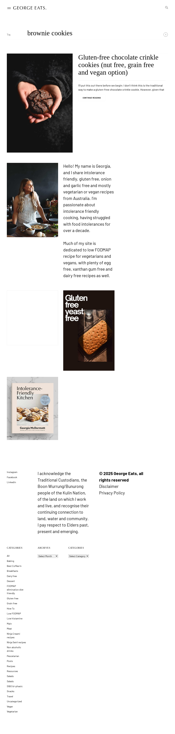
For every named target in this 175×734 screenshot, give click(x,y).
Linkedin (11, 482)
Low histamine (14, 618)
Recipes (11, 666)
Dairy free (12, 576)
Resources (12, 671)
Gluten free (12, 598)
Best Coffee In (14, 565)
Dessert (11, 581)
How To (11, 608)
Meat (9, 628)
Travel (10, 696)
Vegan (10, 706)
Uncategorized (14, 701)
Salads (10, 676)
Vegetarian (12, 711)
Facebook (12, 477)
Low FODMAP (14, 613)
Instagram (12, 472)
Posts (10, 661)
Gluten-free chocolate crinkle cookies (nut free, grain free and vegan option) (118, 64)
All (8, 555)
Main (9, 623)
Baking (10, 560)
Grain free (12, 603)
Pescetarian (13, 656)
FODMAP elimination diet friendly (15, 590)
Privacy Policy (112, 492)
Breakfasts (12, 570)
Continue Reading (92, 98)
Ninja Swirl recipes (16, 642)
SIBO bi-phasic (15, 686)
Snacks (10, 691)
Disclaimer (109, 486)
